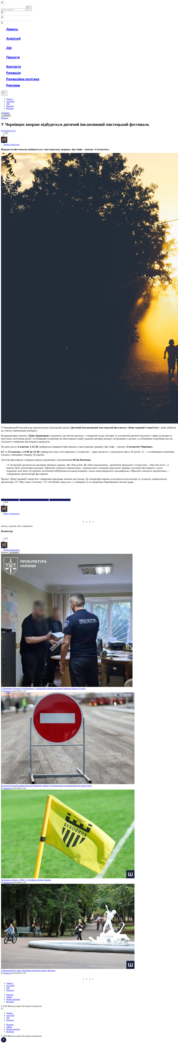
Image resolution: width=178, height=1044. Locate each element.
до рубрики (14, 552)
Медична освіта (45, 62)
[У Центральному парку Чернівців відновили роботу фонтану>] (67, 968)
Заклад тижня (61, 62)
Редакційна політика (22, 79)
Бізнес (53, 52)
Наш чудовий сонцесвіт (59, 500)
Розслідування (29, 43)
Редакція (13, 73)
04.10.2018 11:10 (8, 131)
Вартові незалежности (103, 62)
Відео (54, 34)
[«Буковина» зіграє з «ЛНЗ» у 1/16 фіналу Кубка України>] (67, 877)
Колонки (43, 43)
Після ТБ (120, 62)
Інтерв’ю (25, 34)
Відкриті (32, 62)
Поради (44, 52)
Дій (9, 48)
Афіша (14, 52)
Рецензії (23, 52)
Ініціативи (34, 52)
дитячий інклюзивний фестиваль (34, 500)
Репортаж (36, 34)
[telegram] (96, 522)
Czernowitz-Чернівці (10, 500)
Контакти (13, 66)
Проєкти (13, 57)
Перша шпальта (13, 999)
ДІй (8, 104)
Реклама (62, 52)
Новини (15, 34)
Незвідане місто (18, 62)
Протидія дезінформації (80, 62)
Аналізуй (13, 38)
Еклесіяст (130, 62)
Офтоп (46, 34)
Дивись (12, 29)
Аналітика (16, 43)
